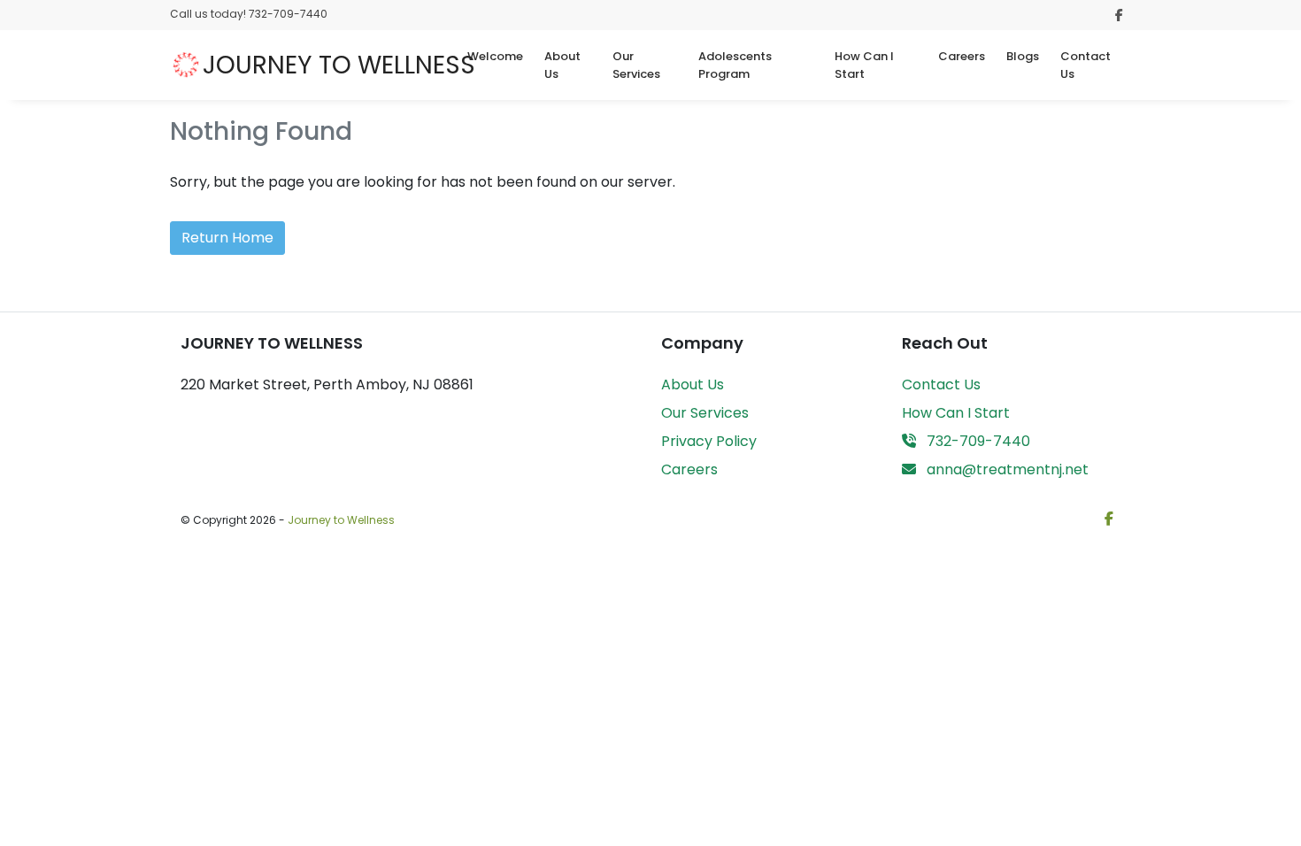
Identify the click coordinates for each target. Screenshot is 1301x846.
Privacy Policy (709, 441)
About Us (562, 65)
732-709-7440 (976, 441)
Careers (961, 56)
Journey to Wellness (341, 519)
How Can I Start (864, 65)
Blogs (1022, 56)
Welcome (495, 56)
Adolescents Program (735, 65)
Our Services (636, 65)
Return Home (227, 237)
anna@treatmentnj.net (1006, 469)
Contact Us (1085, 65)
